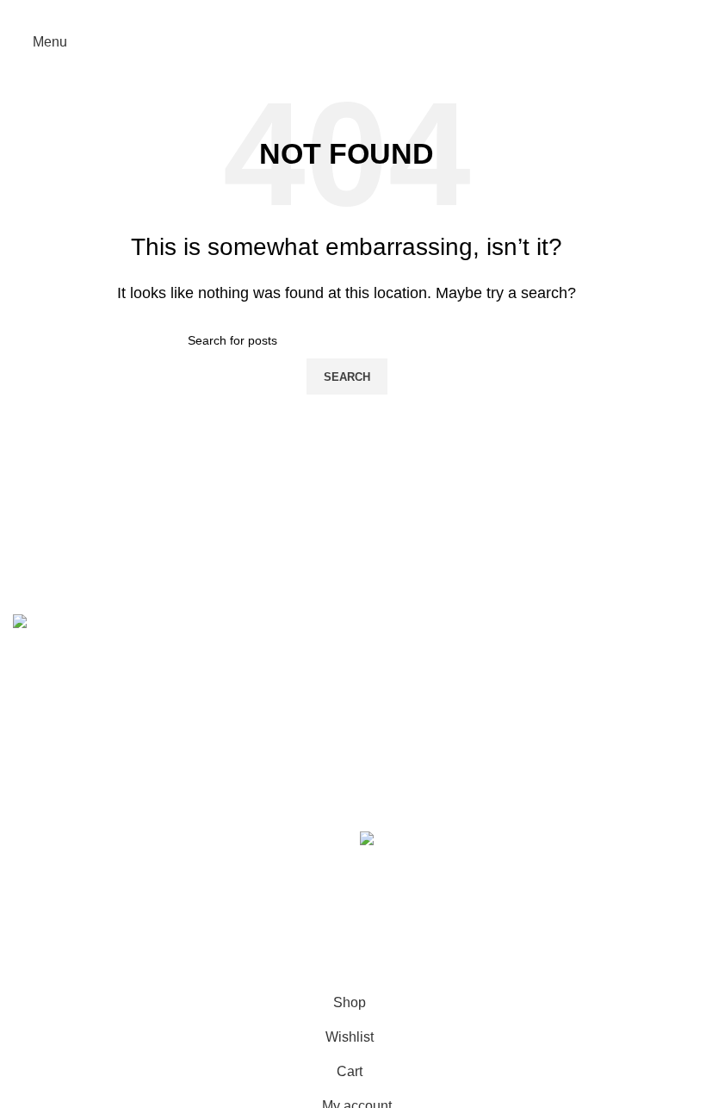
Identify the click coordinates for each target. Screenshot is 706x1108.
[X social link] (325, 12)
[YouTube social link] (435, 949)
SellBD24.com (140, 974)
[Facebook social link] (302, 12)
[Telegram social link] (389, 12)
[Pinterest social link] (346, 12)
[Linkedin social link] (368, 12)
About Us (41, 837)
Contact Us (47, 875)
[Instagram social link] (404, 949)
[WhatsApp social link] (466, 949)
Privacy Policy (56, 914)
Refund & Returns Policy (88, 953)
